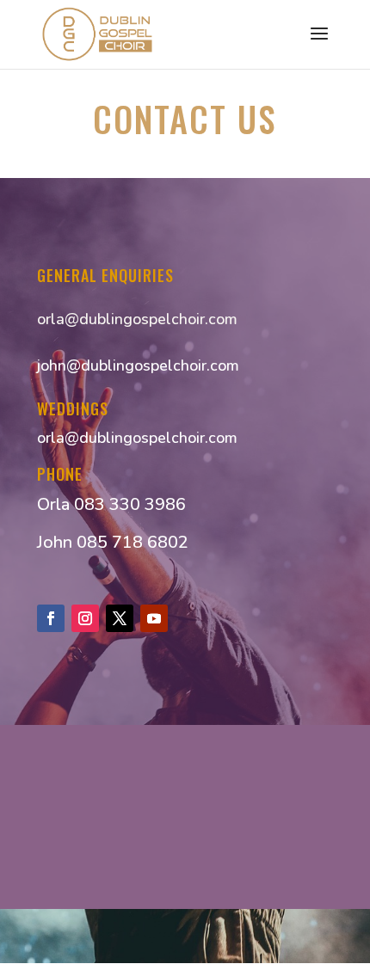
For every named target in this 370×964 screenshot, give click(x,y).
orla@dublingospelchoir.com (137, 319)
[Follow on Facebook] (51, 618)
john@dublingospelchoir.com (138, 365)
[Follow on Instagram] (85, 618)
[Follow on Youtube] (154, 618)
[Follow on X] (119, 618)
